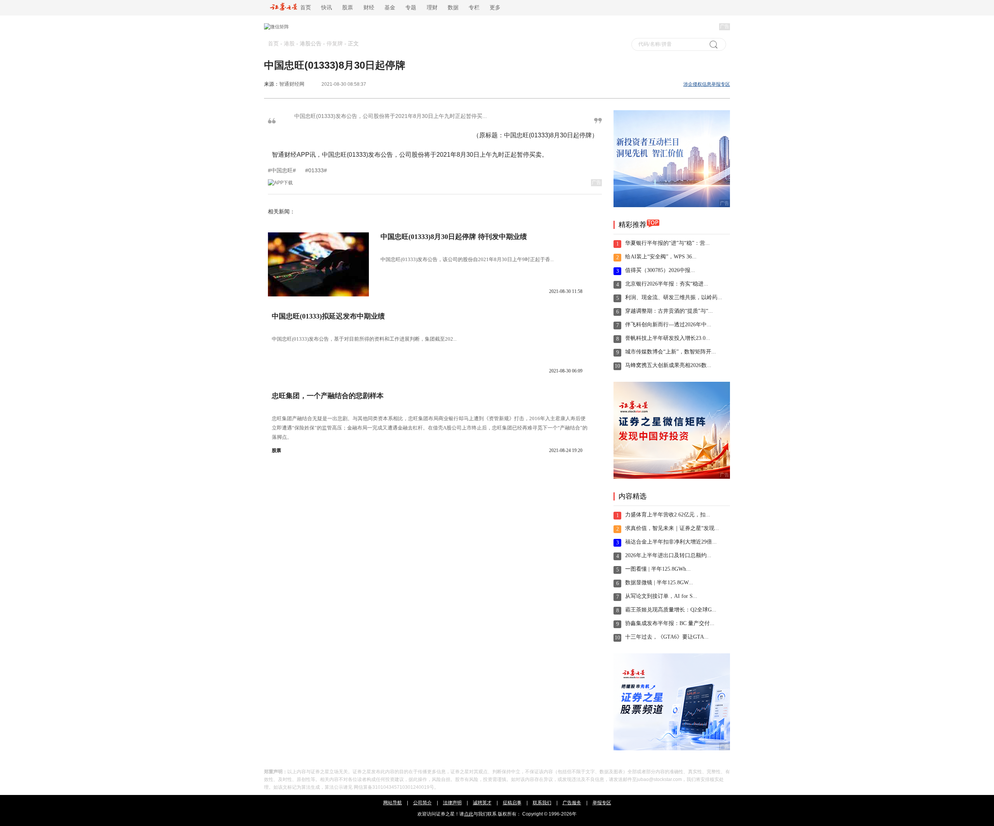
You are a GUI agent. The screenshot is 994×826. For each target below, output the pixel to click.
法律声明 (452, 802)
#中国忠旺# (282, 170)
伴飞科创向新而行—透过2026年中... (668, 324)
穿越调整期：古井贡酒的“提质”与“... (669, 311)
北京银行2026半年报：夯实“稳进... (666, 284)
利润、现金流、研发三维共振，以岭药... (673, 297)
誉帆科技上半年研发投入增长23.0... (667, 338)
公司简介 (422, 802)
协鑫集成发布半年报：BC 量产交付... (669, 623)
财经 (368, 7)
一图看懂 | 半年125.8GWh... (658, 569)
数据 (453, 7)
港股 (289, 44)
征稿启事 (512, 802)
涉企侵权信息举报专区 (706, 84)
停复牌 (335, 44)
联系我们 (542, 802)
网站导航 (392, 802)
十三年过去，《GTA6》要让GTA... (667, 637)
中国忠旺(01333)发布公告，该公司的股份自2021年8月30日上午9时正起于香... (467, 259)
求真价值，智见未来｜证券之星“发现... (672, 528)
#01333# (316, 170)
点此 (468, 814)
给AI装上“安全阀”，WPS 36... (661, 257)
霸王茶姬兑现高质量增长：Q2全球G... (670, 610)
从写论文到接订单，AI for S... (661, 596)
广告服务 (572, 802)
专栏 (474, 7)
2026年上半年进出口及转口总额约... (668, 555)
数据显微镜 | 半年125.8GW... (659, 582)
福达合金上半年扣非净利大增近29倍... (671, 542)
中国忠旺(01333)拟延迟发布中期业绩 (328, 316)
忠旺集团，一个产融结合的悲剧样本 (328, 396)
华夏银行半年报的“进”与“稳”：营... (667, 243)
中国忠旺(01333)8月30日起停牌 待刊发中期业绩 (454, 237)
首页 (304, 7)
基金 (389, 7)
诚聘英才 (482, 802)
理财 (432, 7)
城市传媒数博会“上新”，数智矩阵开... (670, 352)
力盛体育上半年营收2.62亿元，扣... (667, 515)
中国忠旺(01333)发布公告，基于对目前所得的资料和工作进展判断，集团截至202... (364, 339)
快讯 (326, 7)
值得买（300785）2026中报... (660, 270)
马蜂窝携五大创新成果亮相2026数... (668, 365)
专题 (410, 7)
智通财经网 (291, 84)
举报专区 (602, 802)
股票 (347, 7)
